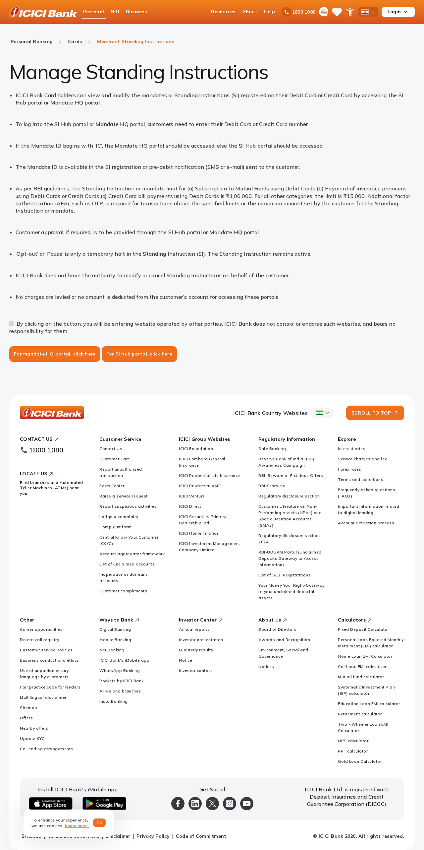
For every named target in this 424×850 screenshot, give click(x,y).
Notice (185, 660)
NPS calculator (353, 740)
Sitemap (28, 707)
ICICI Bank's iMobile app (124, 660)
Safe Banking (272, 448)
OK (99, 822)
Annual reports (194, 629)
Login (394, 12)
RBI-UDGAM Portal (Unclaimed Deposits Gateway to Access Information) (290, 558)
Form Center (112, 485)
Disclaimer (118, 836)
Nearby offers (34, 728)
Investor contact (195, 670)
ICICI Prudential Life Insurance (209, 475)
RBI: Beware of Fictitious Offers (290, 475)
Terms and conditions (360, 479)
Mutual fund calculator (361, 676)
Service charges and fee (363, 458)
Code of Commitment (201, 836)
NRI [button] (115, 12)
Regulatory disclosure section (289, 495)
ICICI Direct (190, 506)
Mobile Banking (115, 639)
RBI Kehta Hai (272, 485)
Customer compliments (123, 590)
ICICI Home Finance (199, 533)
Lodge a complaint (118, 516)
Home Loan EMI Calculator (365, 656)
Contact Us (110, 448)
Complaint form (115, 526)
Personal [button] (93, 12)
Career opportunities (41, 629)
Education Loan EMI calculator (369, 703)
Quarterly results (196, 649)
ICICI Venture (192, 495)
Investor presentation (201, 639)
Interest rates (351, 448)
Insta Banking (113, 701)
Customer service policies (46, 649)
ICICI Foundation (196, 448)
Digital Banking (115, 629)
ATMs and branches (120, 690)
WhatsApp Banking (119, 670)
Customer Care (114, 458)
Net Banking (112, 649)
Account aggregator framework (132, 553)
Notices (266, 666)
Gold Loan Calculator (360, 761)
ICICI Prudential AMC (200, 485)
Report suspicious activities (128, 506)
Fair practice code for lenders (50, 687)
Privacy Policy (153, 836)
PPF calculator (353, 751)
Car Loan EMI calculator (362, 666)
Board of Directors (277, 629)
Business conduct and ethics (49, 660)
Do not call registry (39, 639)
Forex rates (349, 469)
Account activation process (366, 522)
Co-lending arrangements (46, 748)
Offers (26, 717)
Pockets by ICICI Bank (121, 680)
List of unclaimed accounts (127, 563)
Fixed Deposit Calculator (363, 629)
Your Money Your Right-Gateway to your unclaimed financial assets (291, 591)
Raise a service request (123, 495)
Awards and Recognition (284, 639)
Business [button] (136, 12)
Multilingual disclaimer (43, 697)
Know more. (77, 825)
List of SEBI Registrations (284, 574)
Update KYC (32, 738)
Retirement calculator (360, 713)
